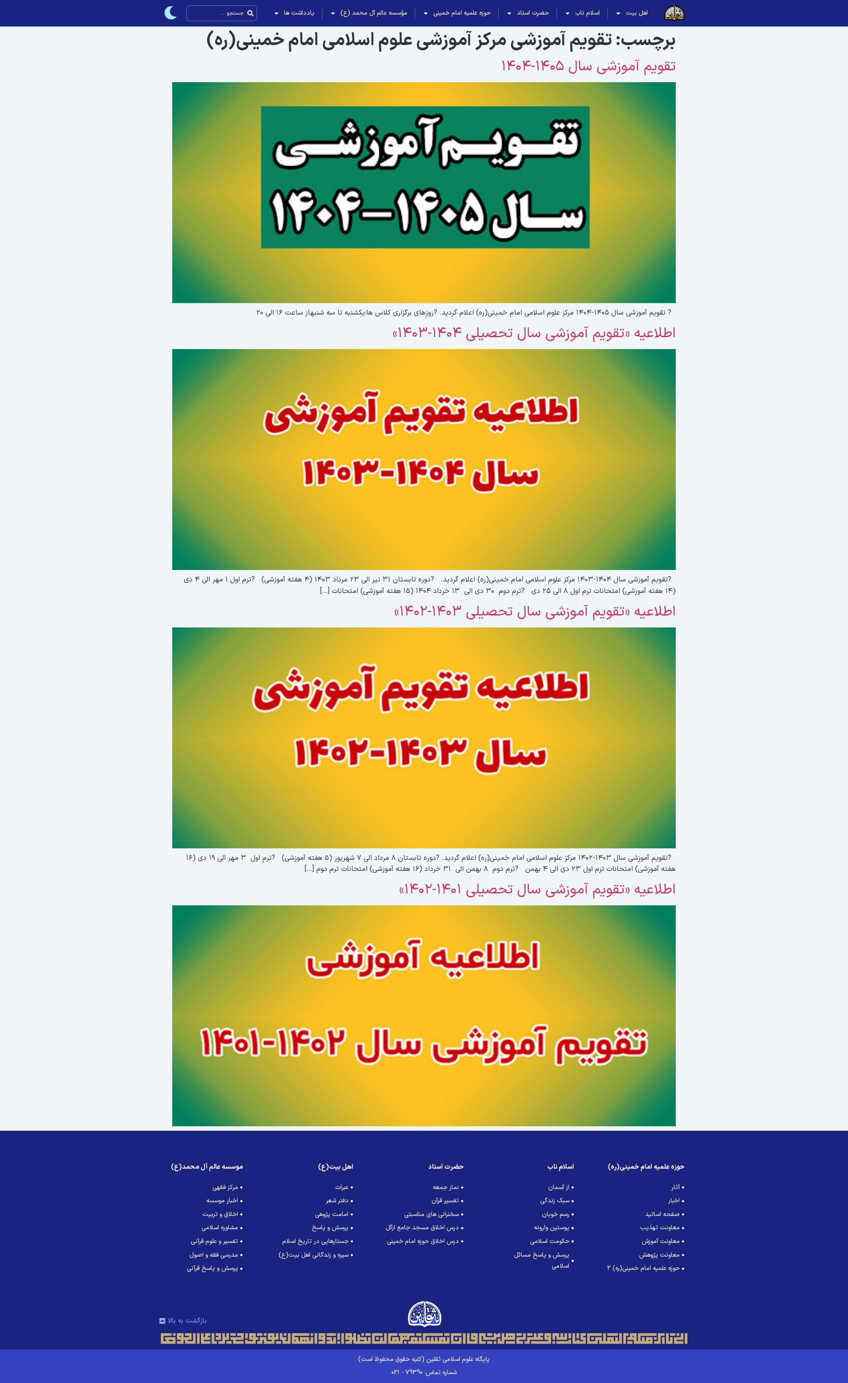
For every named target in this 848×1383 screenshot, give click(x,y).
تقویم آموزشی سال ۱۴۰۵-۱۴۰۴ (588, 66)
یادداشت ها (299, 13)
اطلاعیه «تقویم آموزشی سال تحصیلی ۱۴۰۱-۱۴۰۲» (537, 889)
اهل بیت (637, 13)
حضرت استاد (533, 13)
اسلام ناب (587, 13)
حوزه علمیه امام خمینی (462, 13)
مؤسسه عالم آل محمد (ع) (374, 13)
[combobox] (221, 13)
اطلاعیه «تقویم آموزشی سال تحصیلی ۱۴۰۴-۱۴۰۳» (534, 333)
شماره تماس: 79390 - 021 (424, 1372)
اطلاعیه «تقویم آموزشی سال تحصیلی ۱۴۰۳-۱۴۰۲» (535, 612)
